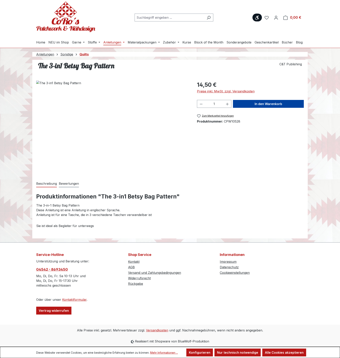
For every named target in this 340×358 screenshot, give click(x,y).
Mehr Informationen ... (164, 352)
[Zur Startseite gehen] (65, 17)
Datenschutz (229, 267)
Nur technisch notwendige (237, 352)
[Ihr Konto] (276, 17)
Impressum (228, 262)
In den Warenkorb (268, 104)
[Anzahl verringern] (201, 104)
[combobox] (169, 17)
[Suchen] (208, 17)
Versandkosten (157, 330)
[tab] (46, 183)
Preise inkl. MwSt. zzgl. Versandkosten (226, 91)
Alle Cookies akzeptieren (284, 352)
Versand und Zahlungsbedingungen (154, 273)
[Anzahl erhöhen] (227, 104)
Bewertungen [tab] (69, 183)
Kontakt (134, 262)
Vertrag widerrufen (54, 311)
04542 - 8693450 (52, 269)
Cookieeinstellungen (235, 273)
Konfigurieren (199, 352)
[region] (112, 123)
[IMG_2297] (112, 123)
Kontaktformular (74, 300)
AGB (131, 267)
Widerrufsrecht (139, 278)
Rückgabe (135, 284)
